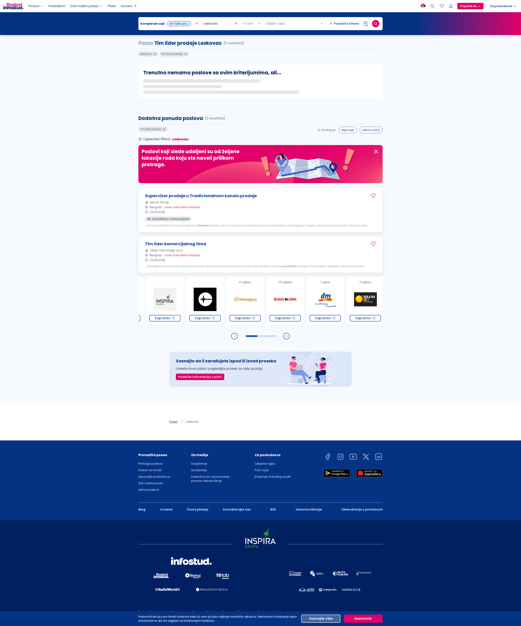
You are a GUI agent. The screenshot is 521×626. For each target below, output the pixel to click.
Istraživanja (199, 470)
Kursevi (126, 6)
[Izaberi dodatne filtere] (365, 23)
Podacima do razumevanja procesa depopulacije (210, 479)
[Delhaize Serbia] (263, 301)
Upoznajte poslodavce (154, 477)
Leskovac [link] (192, 422)
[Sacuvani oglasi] (441, 6)
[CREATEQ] (182, 301)
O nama (166, 509)
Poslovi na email (149, 470)
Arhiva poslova (148, 490)
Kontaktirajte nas (237, 509)
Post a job (262, 470)
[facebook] (328, 457)
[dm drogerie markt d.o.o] (303, 301)
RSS (273, 509)
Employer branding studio (273, 477)
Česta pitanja (197, 509)
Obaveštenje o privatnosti (362, 509)
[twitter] (366, 457)
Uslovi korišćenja (309, 509)
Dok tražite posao (150, 483)
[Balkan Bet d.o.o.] (343, 301)
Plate (111, 6)
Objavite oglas (265, 464)
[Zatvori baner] (376, 151)
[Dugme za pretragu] (375, 23)
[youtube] (353, 457)
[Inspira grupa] (142, 301)
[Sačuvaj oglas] (373, 196)
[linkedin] (378, 457)
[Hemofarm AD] (223, 301)
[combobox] (167, 23)
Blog (141, 509)
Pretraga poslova (150, 464)
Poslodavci (56, 6)
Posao (173, 422)
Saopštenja (199, 464)
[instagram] (340, 457)
